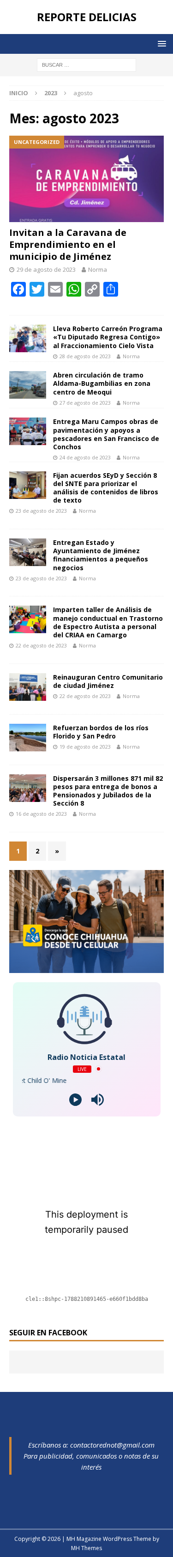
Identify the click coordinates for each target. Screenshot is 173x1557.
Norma (97, 269)
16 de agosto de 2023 (41, 813)
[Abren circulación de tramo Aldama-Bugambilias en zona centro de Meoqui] (27, 385)
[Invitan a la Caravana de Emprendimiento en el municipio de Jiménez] (86, 179)
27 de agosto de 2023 (85, 402)
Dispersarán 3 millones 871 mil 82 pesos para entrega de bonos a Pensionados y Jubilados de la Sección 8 (108, 791)
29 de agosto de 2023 (46, 269)
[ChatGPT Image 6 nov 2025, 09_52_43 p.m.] (86, 967)
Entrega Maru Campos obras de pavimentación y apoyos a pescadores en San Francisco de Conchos (106, 434)
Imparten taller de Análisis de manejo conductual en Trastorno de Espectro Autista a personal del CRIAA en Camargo (108, 622)
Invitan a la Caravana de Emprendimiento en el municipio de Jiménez (67, 244)
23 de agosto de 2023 (41, 510)
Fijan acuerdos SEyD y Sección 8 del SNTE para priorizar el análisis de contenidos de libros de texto (105, 488)
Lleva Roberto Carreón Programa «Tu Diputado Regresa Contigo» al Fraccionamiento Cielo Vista (107, 336)
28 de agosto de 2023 (85, 356)
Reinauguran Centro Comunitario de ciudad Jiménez (108, 681)
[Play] (75, 1099)
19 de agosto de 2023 (85, 746)
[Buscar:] (86, 64)
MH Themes (86, 1548)
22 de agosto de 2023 (41, 645)
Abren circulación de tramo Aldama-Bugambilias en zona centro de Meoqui (101, 383)
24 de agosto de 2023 (85, 457)
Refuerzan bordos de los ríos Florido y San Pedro (101, 731)
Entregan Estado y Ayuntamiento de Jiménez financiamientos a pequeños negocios (100, 555)
